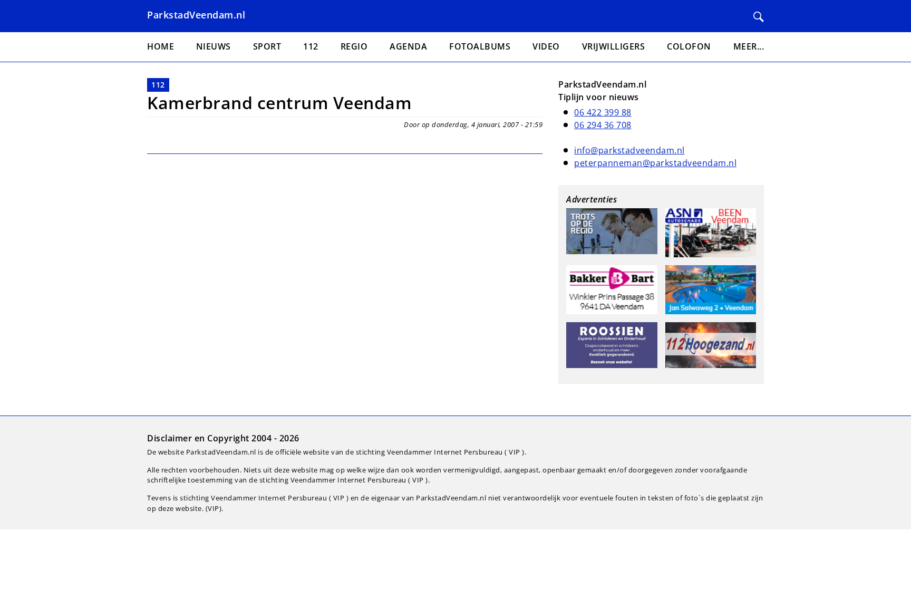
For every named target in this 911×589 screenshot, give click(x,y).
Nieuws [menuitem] (213, 46)
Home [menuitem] (160, 46)
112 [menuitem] (310, 46)
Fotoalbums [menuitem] (479, 46)
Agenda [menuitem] (408, 46)
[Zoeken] (758, 17)
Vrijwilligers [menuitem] (613, 46)
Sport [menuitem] (267, 46)
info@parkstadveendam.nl (629, 150)
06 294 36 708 (603, 125)
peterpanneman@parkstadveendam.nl (655, 163)
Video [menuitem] (546, 46)
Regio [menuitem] (354, 46)
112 (158, 85)
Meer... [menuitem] (748, 46)
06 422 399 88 (603, 112)
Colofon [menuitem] (689, 46)
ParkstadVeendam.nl (196, 14)
